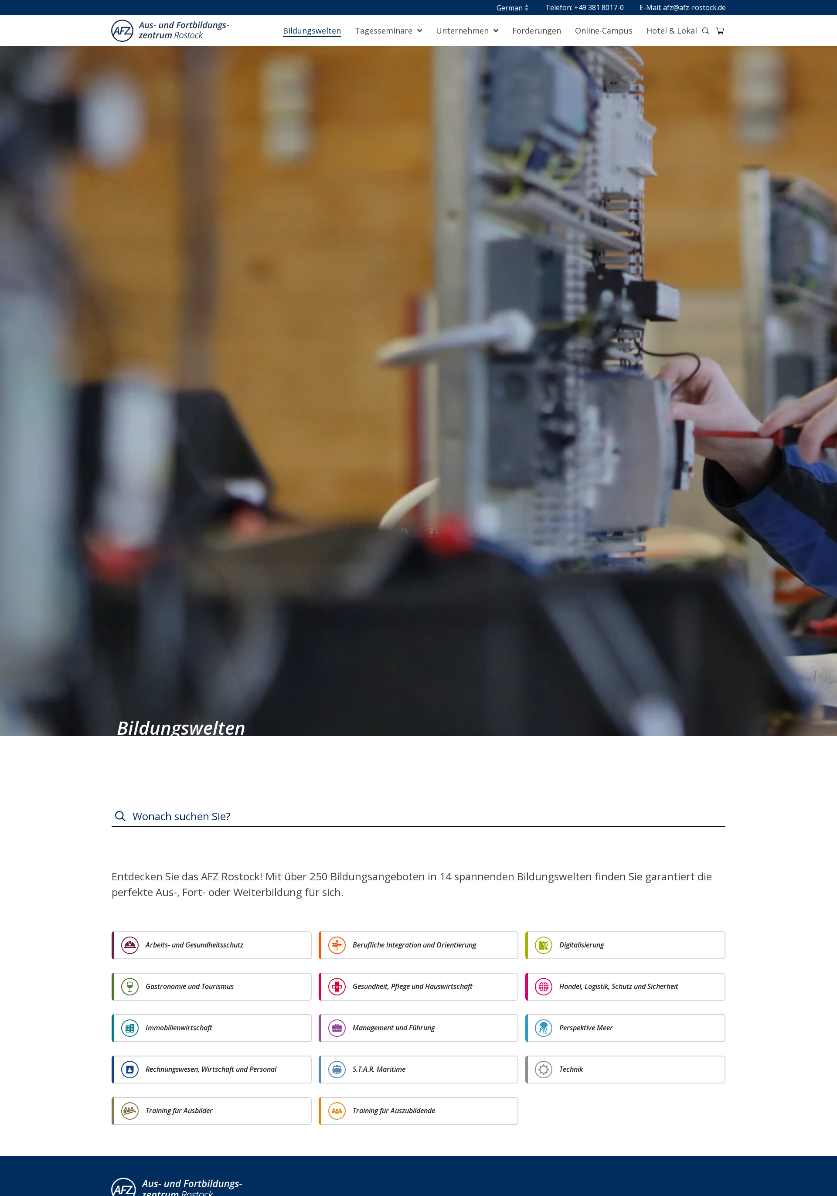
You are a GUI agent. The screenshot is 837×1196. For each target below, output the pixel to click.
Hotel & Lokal (671, 30)
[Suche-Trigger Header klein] (706, 31)
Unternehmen (463, 30)
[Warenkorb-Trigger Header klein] (720, 31)
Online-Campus (604, 30)
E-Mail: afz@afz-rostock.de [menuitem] (683, 7)
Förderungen (536, 30)
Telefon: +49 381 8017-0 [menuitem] (584, 7)
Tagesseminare (385, 30)
